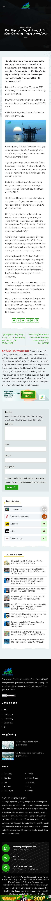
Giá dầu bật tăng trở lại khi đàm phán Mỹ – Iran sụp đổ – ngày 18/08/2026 (27, 641)
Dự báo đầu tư (25, 27)
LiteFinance (8, 714)
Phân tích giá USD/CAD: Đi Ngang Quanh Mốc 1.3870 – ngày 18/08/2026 (28, 633)
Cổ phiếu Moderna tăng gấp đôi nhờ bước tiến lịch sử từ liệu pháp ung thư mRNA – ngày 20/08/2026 (27, 581)
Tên (7, 445)
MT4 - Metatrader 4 (41, 880)
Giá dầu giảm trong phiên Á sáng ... (29, 753)
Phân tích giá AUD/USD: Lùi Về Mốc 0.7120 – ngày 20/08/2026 (26, 562)
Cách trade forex (25, 880)
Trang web (9, 467)
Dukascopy (8, 718)
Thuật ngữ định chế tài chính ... (27, 742)
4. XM (12, 531)
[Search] (47, 6)
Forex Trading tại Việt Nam (20, 882)
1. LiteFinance (16, 509)
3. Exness (14, 524)
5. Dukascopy (16, 538)
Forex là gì (13, 880)
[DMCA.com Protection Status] (9, 695)
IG (4, 727)
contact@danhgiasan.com (25, 847)
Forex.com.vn (37, 882)
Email (8, 456)
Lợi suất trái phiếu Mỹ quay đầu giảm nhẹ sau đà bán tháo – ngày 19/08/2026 (27, 624)
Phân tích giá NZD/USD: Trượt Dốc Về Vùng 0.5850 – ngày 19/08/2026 (27, 597)
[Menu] (4, 6)
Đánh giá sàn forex (34, 877)
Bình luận (9, 424)
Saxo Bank (8, 723)
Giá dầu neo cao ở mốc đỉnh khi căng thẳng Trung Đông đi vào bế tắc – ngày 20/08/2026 (28, 571)
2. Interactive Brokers (19, 516)
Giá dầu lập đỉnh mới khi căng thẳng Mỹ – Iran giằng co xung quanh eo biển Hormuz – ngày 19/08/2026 (28, 606)
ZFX (5, 710)
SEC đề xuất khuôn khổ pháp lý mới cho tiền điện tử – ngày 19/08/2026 (28, 615)
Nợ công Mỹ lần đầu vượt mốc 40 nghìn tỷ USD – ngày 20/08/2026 (28, 590)
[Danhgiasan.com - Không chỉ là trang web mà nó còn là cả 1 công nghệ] (25, 6)
